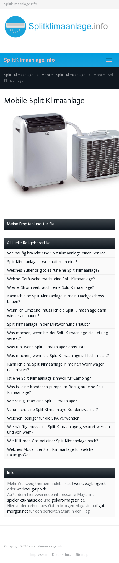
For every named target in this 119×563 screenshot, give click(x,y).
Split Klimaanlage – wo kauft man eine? (42, 261)
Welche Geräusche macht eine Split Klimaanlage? (51, 278)
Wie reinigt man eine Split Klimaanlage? (42, 400)
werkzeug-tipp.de (32, 489)
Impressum (39, 554)
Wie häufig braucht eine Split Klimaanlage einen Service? (57, 253)
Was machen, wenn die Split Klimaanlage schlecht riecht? (58, 355)
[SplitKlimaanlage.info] (59, 26)
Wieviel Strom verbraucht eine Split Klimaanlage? (50, 287)
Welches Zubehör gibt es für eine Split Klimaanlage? (53, 270)
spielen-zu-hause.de (25, 500)
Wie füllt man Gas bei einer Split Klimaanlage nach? (52, 440)
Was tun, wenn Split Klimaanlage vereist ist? (46, 346)
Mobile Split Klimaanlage (64, 75)
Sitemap (82, 554)
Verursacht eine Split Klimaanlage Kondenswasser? (52, 409)
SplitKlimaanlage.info (29, 59)
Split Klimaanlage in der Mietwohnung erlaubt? (48, 324)
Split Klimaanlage (18, 75)
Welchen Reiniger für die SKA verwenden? (44, 418)
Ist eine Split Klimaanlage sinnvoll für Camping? (49, 378)
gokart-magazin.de (68, 500)
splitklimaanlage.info (47, 546)
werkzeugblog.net (90, 483)
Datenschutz (62, 554)
